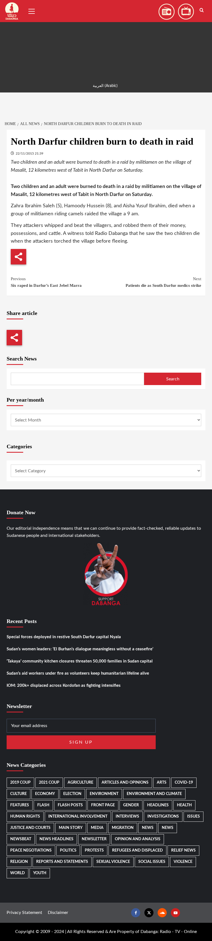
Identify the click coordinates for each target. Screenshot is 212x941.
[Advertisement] (106, 38)
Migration (123, 828)
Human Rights (25, 816)
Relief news (183, 850)
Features (19, 805)
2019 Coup (20, 782)
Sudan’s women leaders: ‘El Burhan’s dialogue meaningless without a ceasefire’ (80, 649)
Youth (39, 873)
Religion (19, 862)
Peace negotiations (31, 850)
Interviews (127, 816)
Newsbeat (20, 839)
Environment (104, 794)
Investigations (163, 816)
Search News (22, 359)
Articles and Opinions (125, 782)
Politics (68, 850)
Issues (193, 816)
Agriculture (80, 782)
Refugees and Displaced (137, 850)
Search (172, 379)
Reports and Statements (62, 862)
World (17, 873)
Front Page (103, 805)
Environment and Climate (154, 794)
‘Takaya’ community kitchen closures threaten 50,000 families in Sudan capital (80, 661)
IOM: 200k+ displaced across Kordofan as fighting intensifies (64, 685)
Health (184, 805)
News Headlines (56, 839)
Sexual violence (113, 862)
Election (72, 794)
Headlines (158, 805)
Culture (18, 794)
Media (97, 828)
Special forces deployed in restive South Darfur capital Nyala (64, 637)
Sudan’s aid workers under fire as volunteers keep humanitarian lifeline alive (78, 673)
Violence (183, 862)
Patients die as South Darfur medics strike (163, 282)
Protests (94, 850)
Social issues (151, 862)
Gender (131, 805)
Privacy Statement (24, 912)
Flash (43, 805)
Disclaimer (58, 912)
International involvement (77, 816)
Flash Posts (70, 805)
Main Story (71, 828)
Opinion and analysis (137, 839)
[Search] (201, 10)
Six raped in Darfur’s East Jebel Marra (46, 282)
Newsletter (94, 839)
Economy (45, 794)
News (147, 828)
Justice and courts (30, 828)
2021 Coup (49, 782)
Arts (161, 782)
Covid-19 (184, 782)
